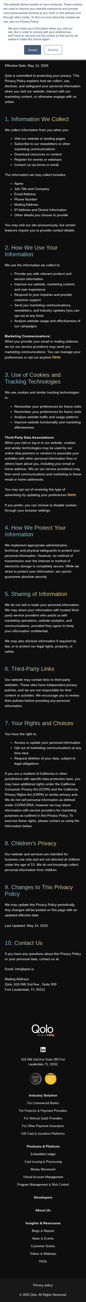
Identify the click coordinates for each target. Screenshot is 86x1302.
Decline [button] (53, 50)
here (56, 357)
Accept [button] (32, 50)
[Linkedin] (43, 1049)
